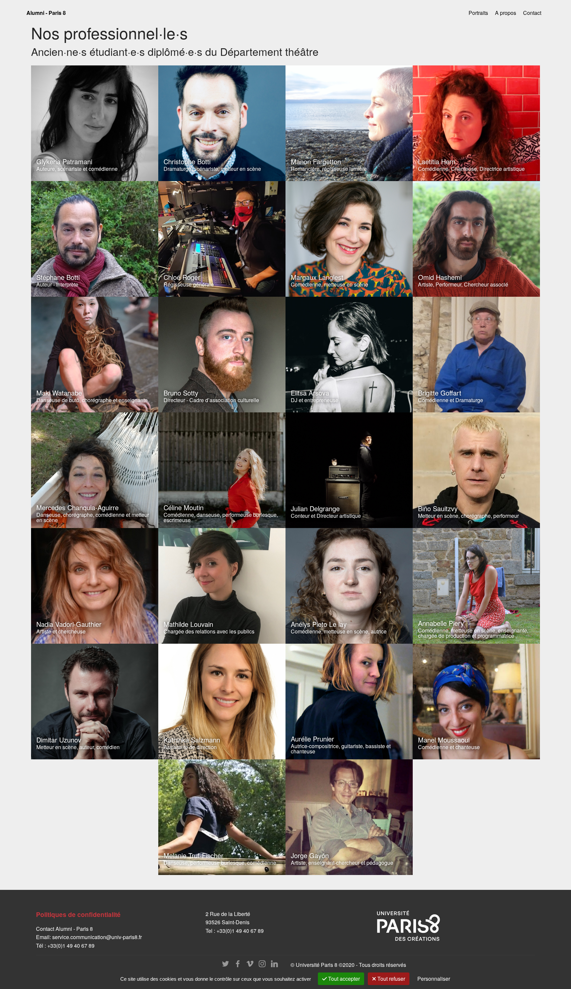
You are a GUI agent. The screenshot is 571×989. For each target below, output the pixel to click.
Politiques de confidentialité (78, 914)
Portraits (478, 13)
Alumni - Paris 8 (46, 13)
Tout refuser (390, 978)
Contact (532, 13)
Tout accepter (343, 978)
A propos (505, 13)
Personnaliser (433, 978)
